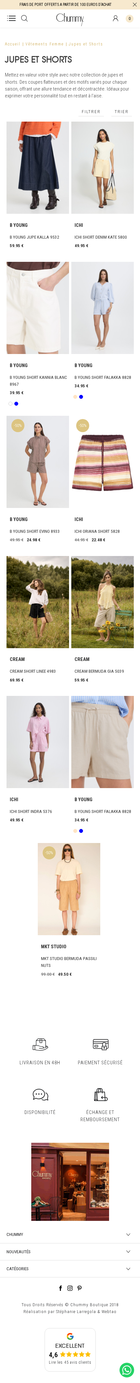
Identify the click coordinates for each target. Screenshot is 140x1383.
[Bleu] (15, 404)
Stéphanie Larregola (76, 1311)
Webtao (109, 1311)
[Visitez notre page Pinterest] (79, 1289)
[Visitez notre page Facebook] (60, 1289)
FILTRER (91, 111)
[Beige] (74, 397)
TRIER (122, 111)
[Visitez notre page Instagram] (70, 1289)
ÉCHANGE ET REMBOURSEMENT (100, 1115)
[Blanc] (9, 404)
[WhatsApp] (126, 1377)
